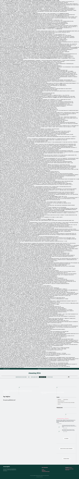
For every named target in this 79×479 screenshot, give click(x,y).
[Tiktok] (40, 477)
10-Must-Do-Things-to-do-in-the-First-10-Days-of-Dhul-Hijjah (66, 402)
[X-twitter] (42, 477)
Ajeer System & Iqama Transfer (66, 448)
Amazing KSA (34, 373)
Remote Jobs (67, 418)
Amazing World (66, 458)
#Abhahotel (59, 399)
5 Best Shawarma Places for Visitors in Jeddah (52, 392)
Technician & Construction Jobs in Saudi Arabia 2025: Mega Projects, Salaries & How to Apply (69, 426)
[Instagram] (38, 477)
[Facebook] (37, 477)
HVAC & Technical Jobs (60, 418)
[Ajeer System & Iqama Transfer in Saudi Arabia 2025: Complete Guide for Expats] (58, 431)
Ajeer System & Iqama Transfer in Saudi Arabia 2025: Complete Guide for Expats (68, 430)
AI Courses (66, 438)
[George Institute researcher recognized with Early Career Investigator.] (20, 387)
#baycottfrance (66, 399)
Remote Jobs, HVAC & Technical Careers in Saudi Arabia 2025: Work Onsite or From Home (65, 421)
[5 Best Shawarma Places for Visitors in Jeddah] (58, 387)
